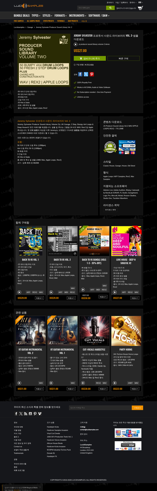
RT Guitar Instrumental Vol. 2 (30, 351)
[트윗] (86, 74)
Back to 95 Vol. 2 (62, 259)
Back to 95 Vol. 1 (30, 259)
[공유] (80, 74)
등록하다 (124, 2)
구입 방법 (79, 65)
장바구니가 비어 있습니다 (126, 8)
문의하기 (110, 2)
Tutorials (61, 21)
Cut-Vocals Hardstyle (94, 349)
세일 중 (84, 21)
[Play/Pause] (19, 292)
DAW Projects (73, 21)
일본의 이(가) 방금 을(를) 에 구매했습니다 (21, 481)
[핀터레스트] (92, 74)
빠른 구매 (123, 58)
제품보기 (39, 298)
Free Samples (19, 21)
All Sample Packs (33, 21)
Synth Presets (48, 21)
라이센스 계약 (110, 210)
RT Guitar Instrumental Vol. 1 (62, 351)
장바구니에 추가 (87, 58)
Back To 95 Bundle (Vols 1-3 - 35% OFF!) (94, 261)
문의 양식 (83, 434)
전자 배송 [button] (89, 65)
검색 (110, 8)
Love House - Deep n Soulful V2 (126, 261)
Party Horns (126, 349)
